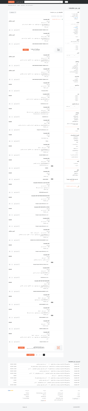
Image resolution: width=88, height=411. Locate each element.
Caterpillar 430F (46, 33)
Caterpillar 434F (76, 384)
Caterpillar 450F (46, 19)
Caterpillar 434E (46, 107)
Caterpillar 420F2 (46, 94)
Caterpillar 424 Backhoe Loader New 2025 (41, 182)
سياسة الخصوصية (60, 394)
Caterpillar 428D (76, 380)
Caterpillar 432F (46, 243)
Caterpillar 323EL (76, 375)
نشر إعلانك (25, 49)
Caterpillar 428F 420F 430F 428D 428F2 (41, 280)
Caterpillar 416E (76, 373)
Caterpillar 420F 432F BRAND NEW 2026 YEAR (40, 195)
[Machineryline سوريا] (74, 2)
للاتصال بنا (78, 396)
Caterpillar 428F (76, 366)
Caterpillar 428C (76, 382)
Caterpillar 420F (46, 120)
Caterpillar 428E (46, 133)
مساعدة (79, 394)
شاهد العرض (21, 347)
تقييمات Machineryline (59, 398)
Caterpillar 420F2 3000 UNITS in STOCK (41, 207)
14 (36, 354)
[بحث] (61, 2)
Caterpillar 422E (46, 171)
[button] (12, 30)
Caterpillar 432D (46, 158)
